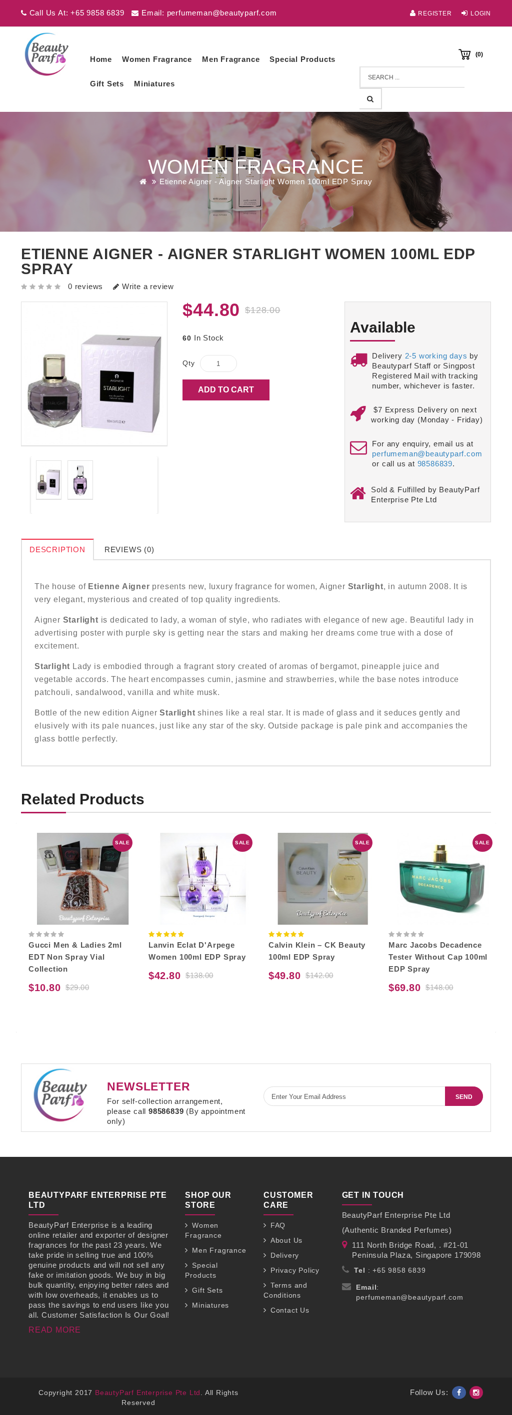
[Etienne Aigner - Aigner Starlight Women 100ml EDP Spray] (49, 480)
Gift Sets (107, 83)
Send (464, 1096)
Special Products (303, 59)
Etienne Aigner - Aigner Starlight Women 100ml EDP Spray (266, 181)
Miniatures (154, 83)
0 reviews (85, 286)
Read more (54, 1330)
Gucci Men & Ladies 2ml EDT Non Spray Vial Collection (75, 957)
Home (101, 59)
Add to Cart (226, 389)
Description (58, 549)
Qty (188, 363)
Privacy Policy (295, 1270)
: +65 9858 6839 (390, 1270)
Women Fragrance (157, 59)
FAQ (278, 1225)
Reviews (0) (129, 549)
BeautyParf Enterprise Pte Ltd (147, 1393)
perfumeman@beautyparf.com (427, 453)
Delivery (284, 1255)
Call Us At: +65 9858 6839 (75, 12)
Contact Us (290, 1310)
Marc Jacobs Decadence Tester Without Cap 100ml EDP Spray (438, 957)
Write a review (147, 286)
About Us (286, 1240)
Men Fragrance (231, 59)
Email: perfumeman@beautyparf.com (207, 12)
